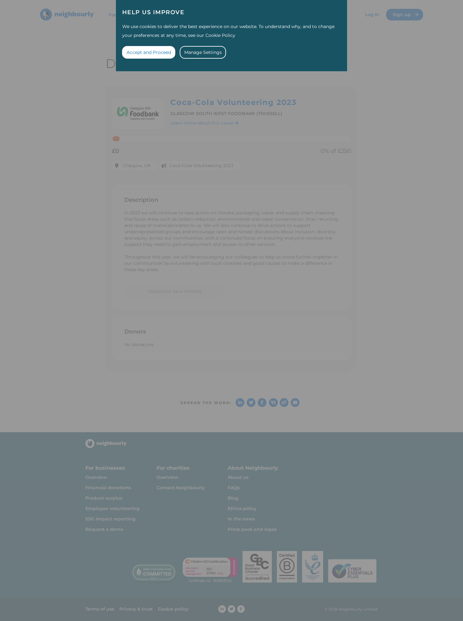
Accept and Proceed (149, 52)
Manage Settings (203, 52)
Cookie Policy (220, 35)
